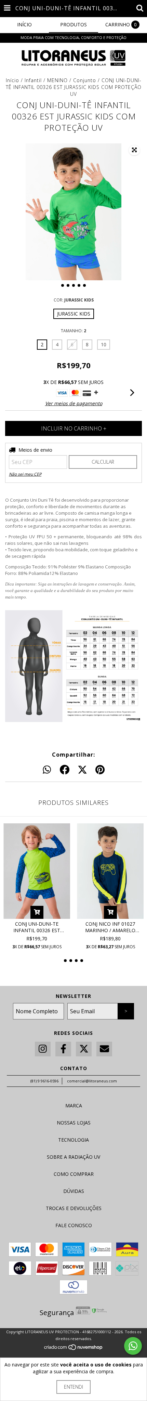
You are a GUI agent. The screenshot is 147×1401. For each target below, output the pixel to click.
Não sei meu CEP (25, 474)
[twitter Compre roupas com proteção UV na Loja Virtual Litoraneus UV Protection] (84, 1049)
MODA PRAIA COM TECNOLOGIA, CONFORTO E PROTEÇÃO (73, 37)
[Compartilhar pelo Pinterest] (100, 770)
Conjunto (84, 80)
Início (12, 80)
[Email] (104, 1049)
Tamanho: (73, 331)
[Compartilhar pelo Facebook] (64, 770)
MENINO (58, 80)
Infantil (33, 80)
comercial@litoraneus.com (92, 1080)
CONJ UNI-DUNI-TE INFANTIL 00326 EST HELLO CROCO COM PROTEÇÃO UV (36, 927)
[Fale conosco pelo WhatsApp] (133, 1346)
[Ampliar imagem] (134, 150)
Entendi (73, 1387)
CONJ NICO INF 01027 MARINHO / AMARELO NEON (110, 927)
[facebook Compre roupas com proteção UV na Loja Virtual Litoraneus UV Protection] (63, 1049)
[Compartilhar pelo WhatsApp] (47, 770)
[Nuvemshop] (74, 1348)
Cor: (74, 300)
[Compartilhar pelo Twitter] (82, 770)
